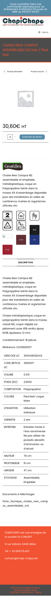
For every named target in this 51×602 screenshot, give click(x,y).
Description (25, 262)
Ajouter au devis (32, 137)
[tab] (25, 262)
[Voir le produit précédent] (5, 71)
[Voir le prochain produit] (46, 71)
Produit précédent (14, 71)
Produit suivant (37, 71)
